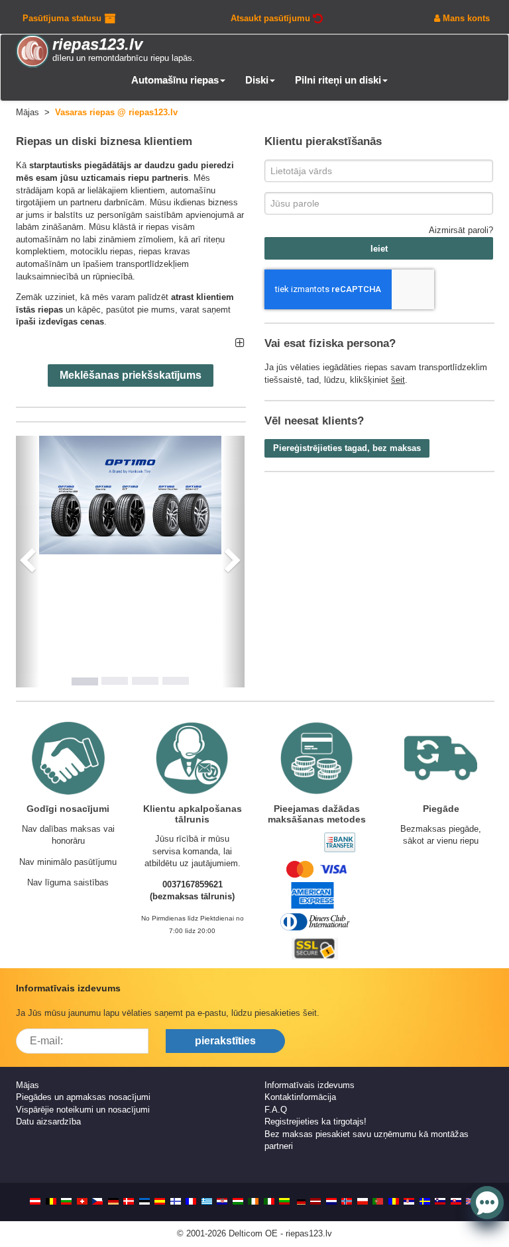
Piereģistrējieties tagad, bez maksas (347, 448)
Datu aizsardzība (48, 1121)
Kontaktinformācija (300, 1097)
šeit (398, 380)
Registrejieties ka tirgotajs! (315, 1121)
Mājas (27, 1085)
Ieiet (379, 249)
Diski (256, 79)
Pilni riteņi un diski (338, 79)
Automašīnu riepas (175, 79)
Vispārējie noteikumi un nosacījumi (83, 1110)
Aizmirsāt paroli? (461, 230)
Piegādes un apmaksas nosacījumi (83, 1097)
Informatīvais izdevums (309, 1085)
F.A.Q (275, 1110)
